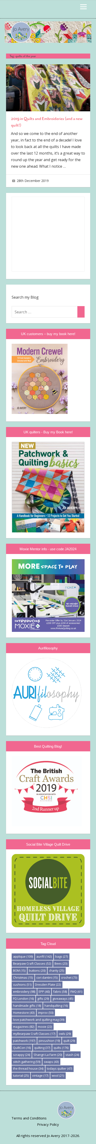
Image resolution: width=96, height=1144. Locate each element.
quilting (42, 1048)
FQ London (23, 998)
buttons (37, 970)
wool (58, 1075)
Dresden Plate (48, 984)
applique (23, 956)
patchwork (24, 1041)
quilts (61, 1048)
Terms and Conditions (29, 1118)
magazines (23, 1027)
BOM (19, 970)
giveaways (62, 998)
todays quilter (59, 1068)
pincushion (49, 1041)
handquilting (56, 1005)
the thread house (28, 1068)
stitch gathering (26, 1062)
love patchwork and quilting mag (38, 1019)
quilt (69, 1041)
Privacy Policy (48, 1124)
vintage (40, 1075)
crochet (69, 977)
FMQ (76, 991)
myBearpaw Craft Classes (34, 1034)
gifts (43, 998)
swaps (51, 1062)
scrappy (21, 1055)
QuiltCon (22, 1048)
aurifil (44, 956)
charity (56, 970)
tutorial (21, 1075)
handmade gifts (27, 1005)
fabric (60, 991)
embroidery (24, 991)
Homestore (23, 1012)
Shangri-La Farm (48, 1055)
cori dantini (47, 977)
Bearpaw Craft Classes (32, 963)
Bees (61, 963)
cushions (22, 984)
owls (65, 1034)
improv (45, 1012)
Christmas (23, 977)
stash (72, 1055)
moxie (45, 1027)
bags (61, 956)
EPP (44, 991)
